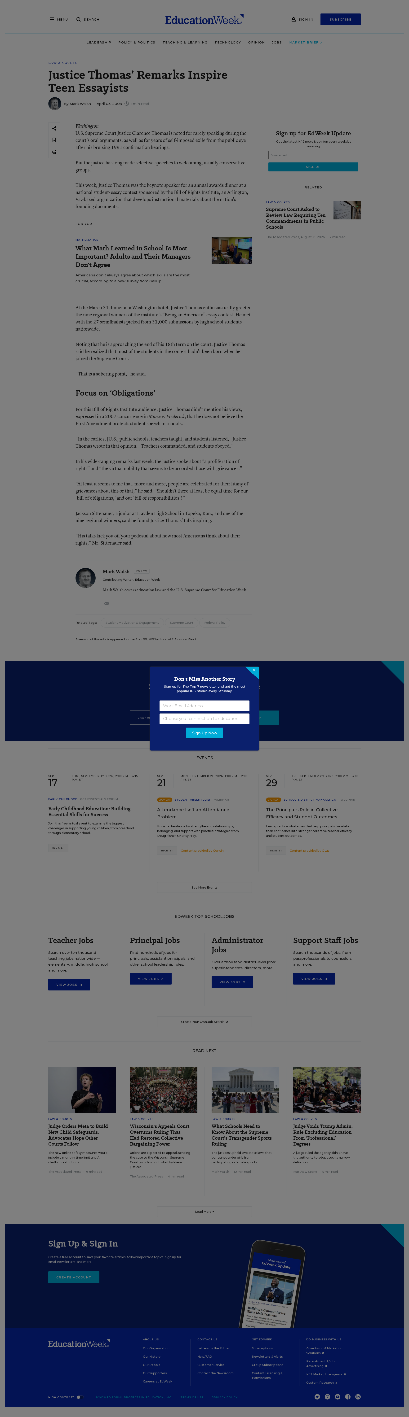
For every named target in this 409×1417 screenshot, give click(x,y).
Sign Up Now (204, 733)
